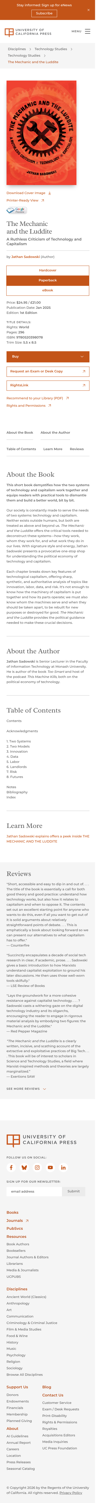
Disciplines (17, 49)
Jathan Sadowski (25, 257)
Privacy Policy (70, 1493)
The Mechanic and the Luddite (33, 62)
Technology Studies (51, 49)
